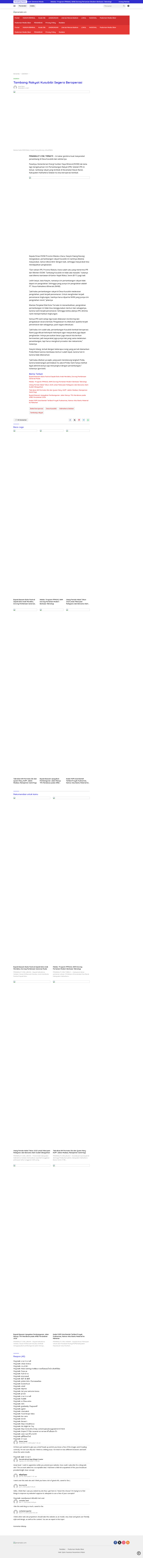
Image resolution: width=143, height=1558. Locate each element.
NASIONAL (93, 18)
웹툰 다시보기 (26, 1457)
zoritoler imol (24, 1501)
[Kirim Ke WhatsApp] (88, 420)
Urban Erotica (26, 1364)
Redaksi (62, 23)
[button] (124, 6)
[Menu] (14, 6)
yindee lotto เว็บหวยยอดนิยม (31, 1381)
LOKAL (83, 18)
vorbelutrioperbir (25, 1511)
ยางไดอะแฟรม (26, 1401)
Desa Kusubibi (51, 409)
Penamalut (22, 6)
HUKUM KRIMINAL (29, 18)
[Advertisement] (71, 51)
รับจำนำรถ (25, 1374)
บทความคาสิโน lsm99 (29, 1434)
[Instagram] (123, 1543)
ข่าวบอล (24, 1439)
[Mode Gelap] (128, 6)
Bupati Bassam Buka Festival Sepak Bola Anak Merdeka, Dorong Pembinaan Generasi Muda (57, 378)
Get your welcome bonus (30, 1391)
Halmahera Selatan (66, 409)
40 (22, 420)
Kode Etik (41, 18)
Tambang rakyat (36, 413)
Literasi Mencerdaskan (69, 18)
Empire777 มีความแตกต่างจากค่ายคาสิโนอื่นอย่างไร (39, 1431)
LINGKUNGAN (53, 18)
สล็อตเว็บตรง (23, 1475)
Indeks (32, 6)
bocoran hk (23, 1485)
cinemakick (25, 1411)
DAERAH (16, 79)
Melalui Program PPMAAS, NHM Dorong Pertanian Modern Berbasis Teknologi (52, 2)
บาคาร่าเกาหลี (26, 1361)
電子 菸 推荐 (25, 1379)
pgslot (23, 1409)
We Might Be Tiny (27, 1426)
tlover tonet (23, 1441)
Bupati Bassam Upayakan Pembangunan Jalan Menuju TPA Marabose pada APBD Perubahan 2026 (57, 396)
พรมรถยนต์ (25, 1376)
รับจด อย (24, 1371)
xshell (23, 1386)
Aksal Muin (21, 86)
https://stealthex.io (28, 1424)
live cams (24, 1416)
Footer (17, 18)
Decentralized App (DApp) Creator (31, 1459)
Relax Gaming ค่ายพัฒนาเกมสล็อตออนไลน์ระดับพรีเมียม (40, 1369)
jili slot (23, 1394)
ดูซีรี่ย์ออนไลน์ (26, 1436)
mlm (22, 1404)
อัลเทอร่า (24, 1421)
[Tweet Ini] (74, 420)
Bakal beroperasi (36, 409)
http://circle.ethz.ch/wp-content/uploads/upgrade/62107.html (43, 1429)
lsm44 (23, 1419)
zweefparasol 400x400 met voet (32, 1498)
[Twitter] (119, 1543)
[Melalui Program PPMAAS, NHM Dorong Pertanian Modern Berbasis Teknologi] (51, 513)
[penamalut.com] (19, 12)
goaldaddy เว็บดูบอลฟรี (29, 1406)
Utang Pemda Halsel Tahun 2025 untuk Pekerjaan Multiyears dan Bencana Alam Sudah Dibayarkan (58, 386)
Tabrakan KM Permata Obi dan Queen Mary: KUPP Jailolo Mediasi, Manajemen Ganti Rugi (58, 391)
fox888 (23, 1399)
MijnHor (24, 1389)
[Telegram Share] (83, 420)
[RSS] (128, 1543)
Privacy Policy (51, 23)
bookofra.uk (25, 1384)
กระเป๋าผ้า (24, 1366)
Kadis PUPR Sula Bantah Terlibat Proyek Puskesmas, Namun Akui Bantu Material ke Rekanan (58, 402)
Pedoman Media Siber (108, 18)
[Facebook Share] (70, 420)
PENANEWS (38, 23)
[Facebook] (115, 1543)
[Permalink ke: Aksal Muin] (15, 87)
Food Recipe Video (28, 1414)
